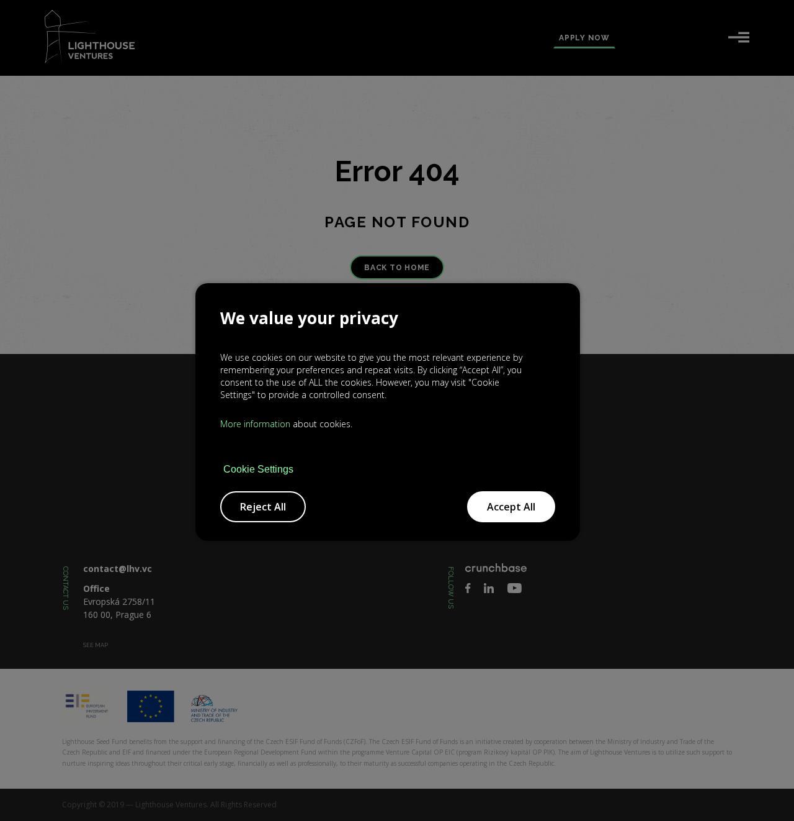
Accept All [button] (511, 507)
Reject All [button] (263, 507)
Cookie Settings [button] (258, 469)
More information (255, 424)
